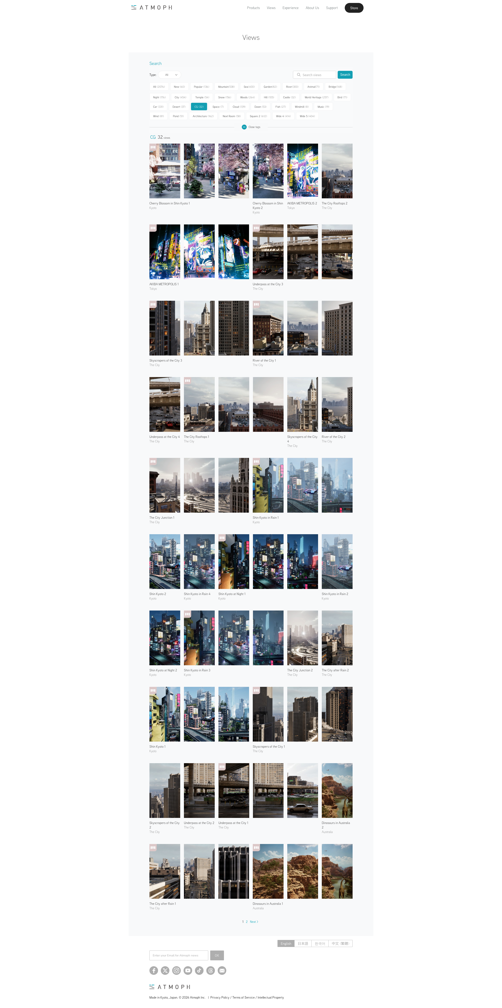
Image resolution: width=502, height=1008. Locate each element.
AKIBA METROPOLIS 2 (302, 203)
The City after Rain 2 (335, 670)
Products (253, 7)
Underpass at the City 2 (199, 823)
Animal (313, 86)
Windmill (302, 106)
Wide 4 (283, 116)
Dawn (260, 106)
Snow (224, 97)
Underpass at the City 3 (268, 284)
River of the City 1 (264, 360)
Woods (247, 97)
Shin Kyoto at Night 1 (232, 594)
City (180, 97)
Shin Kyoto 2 (157, 594)
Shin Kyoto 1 (157, 746)
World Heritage (316, 97)
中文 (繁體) (340, 943)
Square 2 (258, 116)
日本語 (303, 943)
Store (354, 7)
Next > (254, 922)
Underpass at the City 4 (164, 437)
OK (217, 955)
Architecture (203, 116)
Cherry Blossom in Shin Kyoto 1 (169, 203)
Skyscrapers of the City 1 (269, 746)
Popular (201, 86)
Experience (291, 7)
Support (332, 7)
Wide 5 (307, 116)
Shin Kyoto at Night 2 (163, 670)
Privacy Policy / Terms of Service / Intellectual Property (247, 997)
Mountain (226, 86)
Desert (179, 106)
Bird (342, 97)
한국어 (320, 943)
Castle (289, 97)
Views (271, 7)
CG (199, 106)
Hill (269, 97)
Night (159, 97)
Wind (158, 116)
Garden (270, 86)
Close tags (254, 127)
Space (218, 106)
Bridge (335, 86)
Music (323, 106)
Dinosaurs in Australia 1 (268, 904)
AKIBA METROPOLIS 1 (164, 284)
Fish (281, 106)
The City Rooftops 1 (196, 437)
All (166, 75)
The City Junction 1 (161, 517)
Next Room (232, 116)
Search (345, 74)
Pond (178, 116)
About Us (312, 7)
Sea (249, 86)
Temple (202, 97)
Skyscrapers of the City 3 (165, 360)
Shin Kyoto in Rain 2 (335, 594)
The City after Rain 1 (162, 904)
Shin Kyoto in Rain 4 (197, 594)
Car (158, 106)
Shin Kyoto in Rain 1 (266, 517)
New (179, 86)
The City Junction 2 (300, 670)
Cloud (239, 106)
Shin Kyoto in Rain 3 (197, 670)
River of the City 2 (334, 437)
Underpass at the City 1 (233, 823)
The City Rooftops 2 (334, 203)
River (292, 86)
